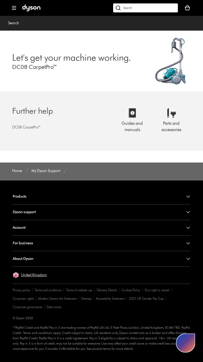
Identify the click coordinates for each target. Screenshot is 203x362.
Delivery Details (107, 290)
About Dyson (23, 258)
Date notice (54, 307)
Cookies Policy (130, 290)
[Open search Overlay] (145, 7)
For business (23, 243)
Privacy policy (21, 290)
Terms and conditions (48, 290)
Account (19, 227)
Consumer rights (23, 299)
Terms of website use (79, 290)
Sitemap (86, 299)
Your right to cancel (157, 290)
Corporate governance (27, 307)
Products (19, 196)
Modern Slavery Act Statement (57, 299)
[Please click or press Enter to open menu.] (14, 7)
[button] (30, 275)
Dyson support (24, 212)
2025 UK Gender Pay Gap (146, 299)
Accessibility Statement (110, 299)
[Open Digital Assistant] (185, 343)
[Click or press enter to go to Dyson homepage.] (31, 10)
